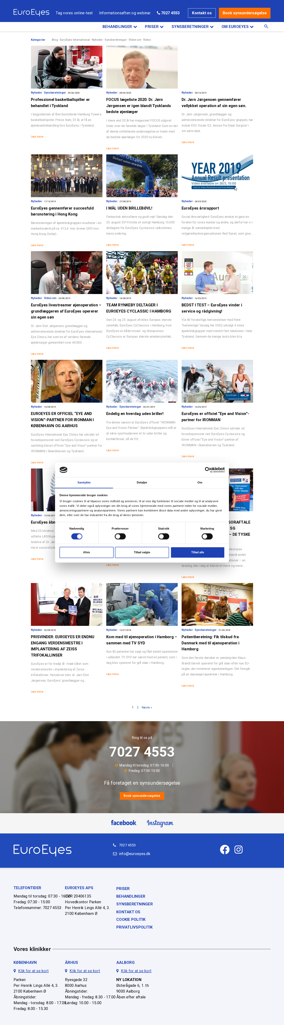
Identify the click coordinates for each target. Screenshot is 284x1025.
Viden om (135, 39)
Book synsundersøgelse (245, 13)
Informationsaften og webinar (125, 13)
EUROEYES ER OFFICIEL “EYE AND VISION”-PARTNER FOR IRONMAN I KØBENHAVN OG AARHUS (62, 419)
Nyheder (98, 39)
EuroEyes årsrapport (200, 208)
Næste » (147, 707)
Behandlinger (117, 26)
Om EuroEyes (235, 26)
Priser (152, 26)
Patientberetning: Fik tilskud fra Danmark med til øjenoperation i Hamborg (210, 643)
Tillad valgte (142, 552)
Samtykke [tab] (84, 482)
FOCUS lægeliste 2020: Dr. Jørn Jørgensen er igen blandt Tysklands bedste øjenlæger (138, 105)
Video (147, 39)
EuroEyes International (75, 39)
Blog (55, 39)
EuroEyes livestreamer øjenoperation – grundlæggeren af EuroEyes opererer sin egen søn (66, 311)
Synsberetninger (190, 26)
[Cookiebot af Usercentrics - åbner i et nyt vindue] (208, 470)
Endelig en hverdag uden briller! (134, 413)
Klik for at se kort (33, 970)
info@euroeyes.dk (134, 854)
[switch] (120, 536)
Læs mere (37, 136)
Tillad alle (197, 552)
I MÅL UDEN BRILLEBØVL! (129, 208)
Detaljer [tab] (142, 482)
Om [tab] (199, 482)
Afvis (86, 552)
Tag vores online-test (74, 13)
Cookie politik (131, 919)
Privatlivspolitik (134, 927)
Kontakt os (202, 13)
